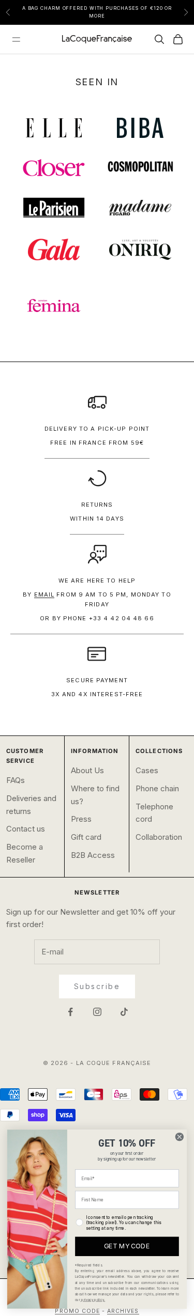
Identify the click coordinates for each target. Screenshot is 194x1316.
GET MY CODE (127, 1246)
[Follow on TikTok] (124, 1012)
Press (81, 819)
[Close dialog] (179, 1136)
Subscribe (97, 986)
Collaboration (159, 837)
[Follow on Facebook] (70, 1012)
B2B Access (93, 855)
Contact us (25, 829)
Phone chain (157, 788)
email (44, 594)
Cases (147, 770)
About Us (87, 770)
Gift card (86, 837)
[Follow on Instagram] (97, 1012)
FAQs (15, 780)
